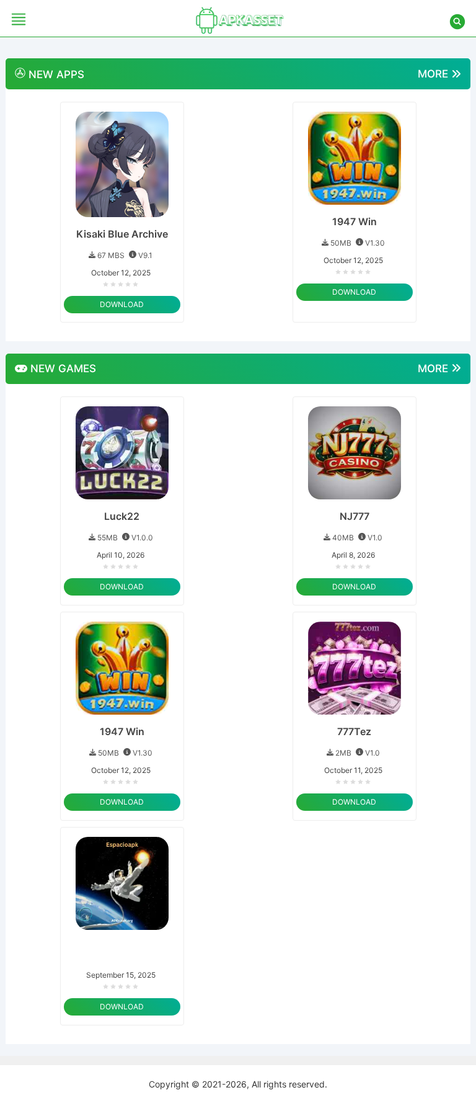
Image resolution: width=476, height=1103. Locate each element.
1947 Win (354, 221)
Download (122, 304)
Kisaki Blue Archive (122, 234)
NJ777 (354, 516)
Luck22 (121, 516)
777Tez (354, 731)
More (434, 74)
